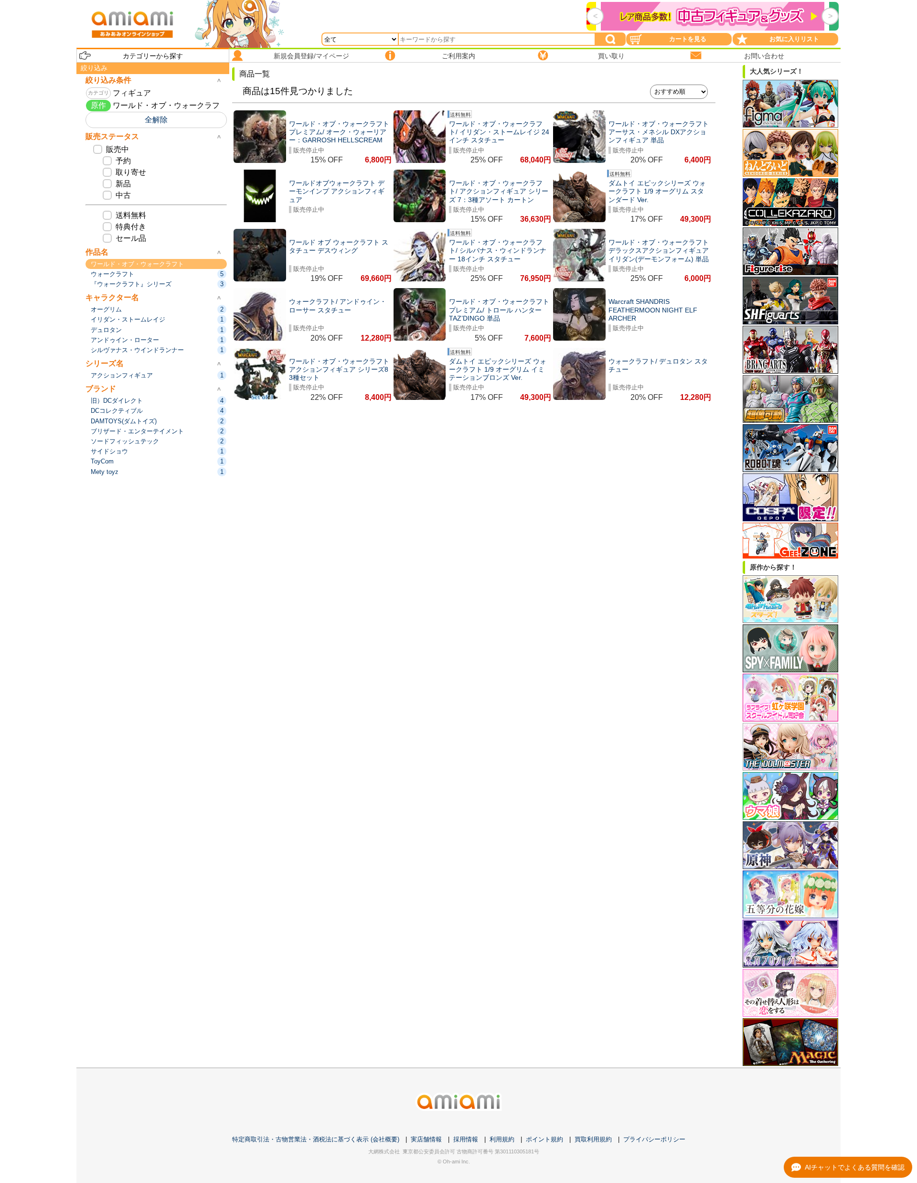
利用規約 (502, 1139)
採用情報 (465, 1139)
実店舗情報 (426, 1139)
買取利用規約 (593, 1139)
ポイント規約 (544, 1139)
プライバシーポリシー (654, 1139)
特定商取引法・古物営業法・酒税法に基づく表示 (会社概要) (315, 1139)
